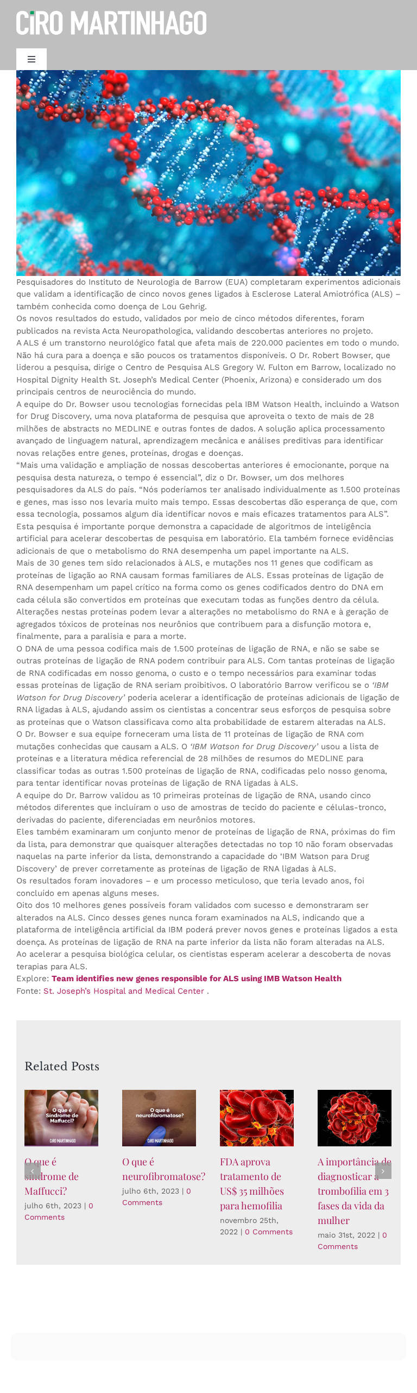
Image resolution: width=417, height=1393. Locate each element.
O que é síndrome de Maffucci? (51, 1176)
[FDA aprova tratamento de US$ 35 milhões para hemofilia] (257, 1118)
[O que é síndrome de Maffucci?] (61, 1118)
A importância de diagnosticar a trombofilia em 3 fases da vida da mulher (354, 1191)
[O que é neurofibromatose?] (159, 1118)
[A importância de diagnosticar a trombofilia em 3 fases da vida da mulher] (354, 1118)
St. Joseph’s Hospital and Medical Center (123, 991)
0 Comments (269, 1231)
